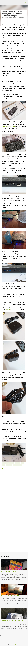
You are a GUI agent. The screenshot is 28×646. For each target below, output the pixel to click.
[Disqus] (14, 492)
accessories (5, 462)
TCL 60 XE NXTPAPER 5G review (8, 571)
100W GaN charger (10, 309)
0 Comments (21, 17)
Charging (17, 462)
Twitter (5, 641)
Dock (22, 462)
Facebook (5, 638)
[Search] (26, 2)
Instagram (5, 640)
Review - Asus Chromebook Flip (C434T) (10, 595)
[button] (2, 21)
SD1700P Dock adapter (8, 126)
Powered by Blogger (15, 644)
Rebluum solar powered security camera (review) (12, 620)
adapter (12, 462)
